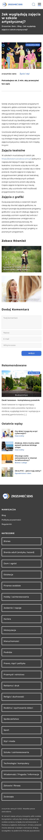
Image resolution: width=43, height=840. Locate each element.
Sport (6, 730)
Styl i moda (9, 741)
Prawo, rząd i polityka (14, 663)
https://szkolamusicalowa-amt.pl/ (16, 159)
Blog (4, 515)
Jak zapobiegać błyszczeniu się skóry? (21, 299)
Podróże (8, 652)
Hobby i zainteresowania (16, 597)
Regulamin (7, 524)
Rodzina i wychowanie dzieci (18, 708)
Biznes (7, 541)
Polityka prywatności (11, 520)
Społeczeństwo (11, 719)
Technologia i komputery (16, 763)
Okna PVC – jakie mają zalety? (28, 471)
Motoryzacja (10, 630)
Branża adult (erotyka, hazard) (19, 552)
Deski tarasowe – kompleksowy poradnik (21, 400)
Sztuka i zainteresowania (16, 752)
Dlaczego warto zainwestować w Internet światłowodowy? (26, 458)
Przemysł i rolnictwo (14, 674)
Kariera (7, 619)
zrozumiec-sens (9, 74)
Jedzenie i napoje (12, 608)
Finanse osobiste (12, 585)
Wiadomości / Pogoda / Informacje (21, 774)
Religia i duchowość (14, 696)
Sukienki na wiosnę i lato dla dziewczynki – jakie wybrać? (16, 268)
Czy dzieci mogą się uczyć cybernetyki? (26, 432)
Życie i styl (25, 74)
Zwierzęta (9, 796)
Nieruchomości (11, 641)
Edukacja (8, 574)
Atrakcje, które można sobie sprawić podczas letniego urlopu (27, 445)
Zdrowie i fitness (12, 785)
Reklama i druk (11, 685)
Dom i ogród (10, 563)
